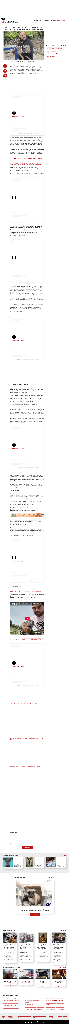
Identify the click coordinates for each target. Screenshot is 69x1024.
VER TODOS (63, 45)
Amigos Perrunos (45, 20)
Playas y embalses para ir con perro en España (55, 1009)
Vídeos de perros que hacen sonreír (10, 1003)
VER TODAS (63, 855)
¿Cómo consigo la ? (55, 1000)
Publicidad (60, 1016)
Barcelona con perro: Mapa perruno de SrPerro (34, 1007)
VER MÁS (35, 914)
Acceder (63, 20)
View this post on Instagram (18, 116)
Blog (51, 20)
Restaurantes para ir (55, 998)
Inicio (35, 20)
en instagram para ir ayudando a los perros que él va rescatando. (25, 590)
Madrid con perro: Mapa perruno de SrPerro (55, 1007)
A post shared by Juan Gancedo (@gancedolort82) (27, 133)
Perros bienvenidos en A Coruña (9, 1005)
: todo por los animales (33, 998)
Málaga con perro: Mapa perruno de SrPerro (34, 1009)
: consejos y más (10, 998)
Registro (58, 20)
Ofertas (39, 20)
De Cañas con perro (29, 1004)
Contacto (65, 1016)
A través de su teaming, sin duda (18, 589)
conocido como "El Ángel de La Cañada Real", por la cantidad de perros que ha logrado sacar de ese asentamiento (25, 164)
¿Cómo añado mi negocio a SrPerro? (11, 1008)
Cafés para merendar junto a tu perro (11, 1000)
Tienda (54, 20)
